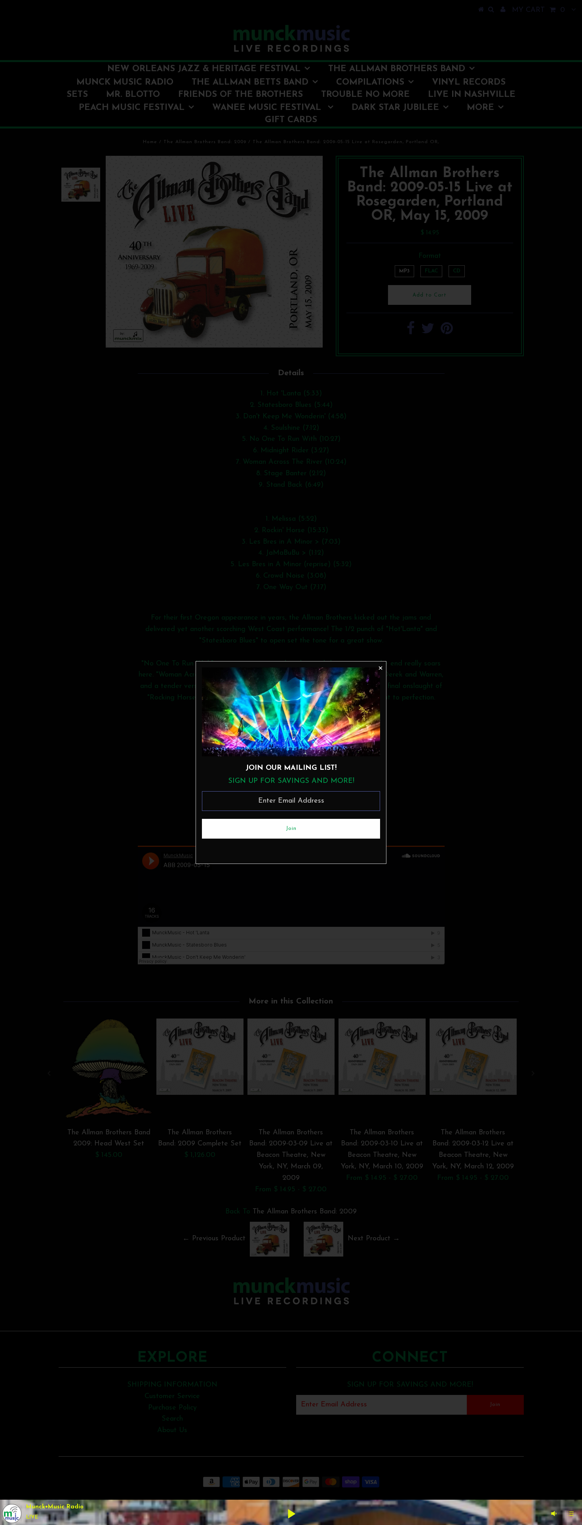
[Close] (380, 667)
